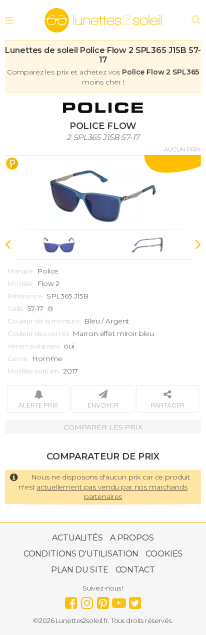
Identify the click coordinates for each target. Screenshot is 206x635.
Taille (16, 308)
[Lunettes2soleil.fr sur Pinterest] (103, 601)
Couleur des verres (38, 334)
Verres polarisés (34, 346)
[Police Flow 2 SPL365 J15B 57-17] (103, 192)
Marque (20, 271)
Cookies (164, 553)
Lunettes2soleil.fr (103, 20)
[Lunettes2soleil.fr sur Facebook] (71, 601)
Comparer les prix (103, 427)
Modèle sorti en (33, 371)
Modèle (20, 284)
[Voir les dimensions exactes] (52, 308)
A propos (132, 537)
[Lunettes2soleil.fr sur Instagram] (87, 601)
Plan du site (79, 569)
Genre (18, 358)
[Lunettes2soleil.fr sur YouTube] (119, 601)
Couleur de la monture (44, 321)
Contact (135, 569)
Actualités (77, 537)
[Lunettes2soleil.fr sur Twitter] (135, 601)
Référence (25, 296)
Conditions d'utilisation (81, 553)
